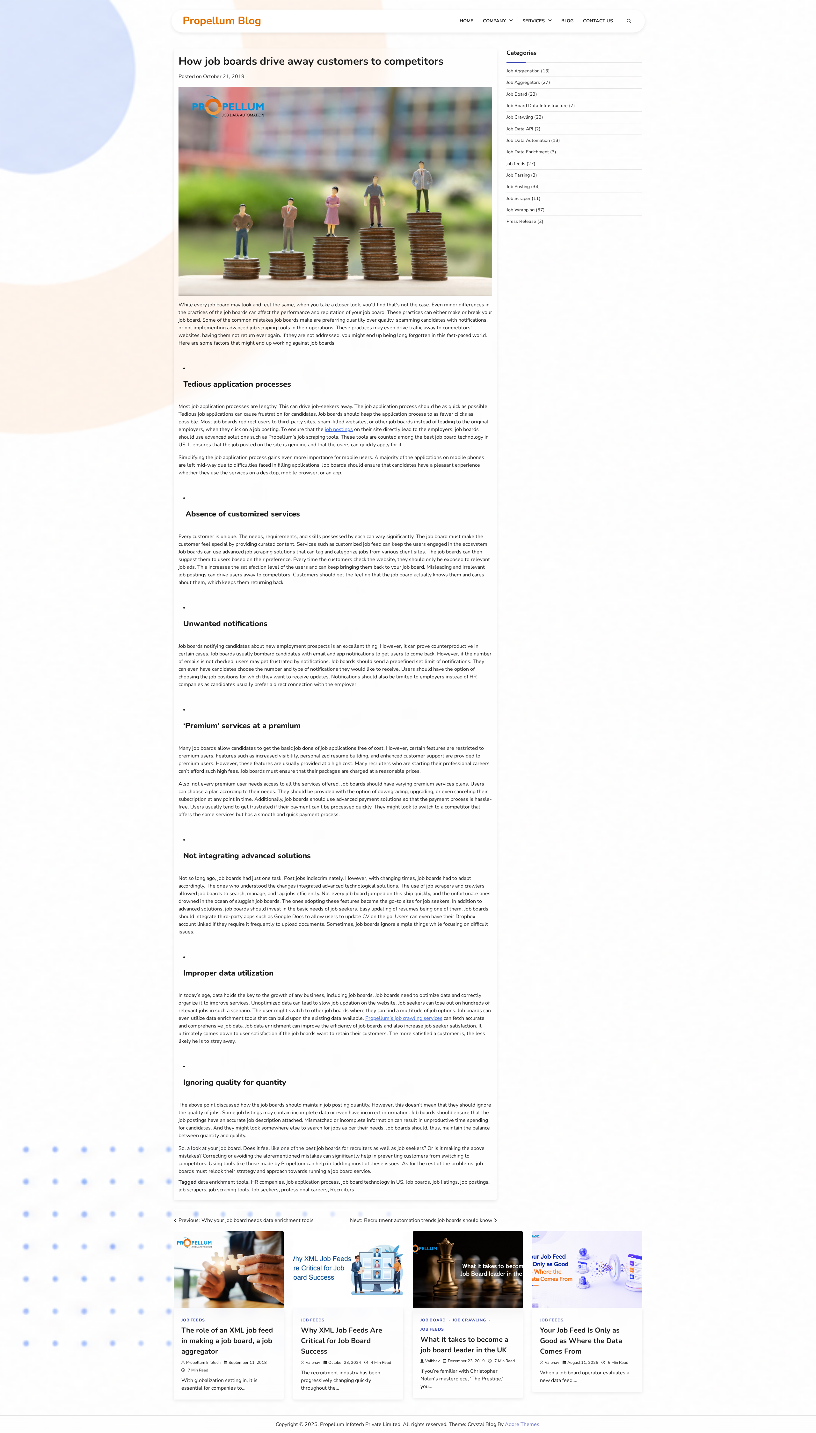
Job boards (418, 1182)
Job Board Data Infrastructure (537, 106)
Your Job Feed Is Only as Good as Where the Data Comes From (581, 1341)
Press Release (521, 221)
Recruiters (342, 1189)
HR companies (267, 1182)
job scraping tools (229, 1189)
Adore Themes (522, 1424)
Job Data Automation (528, 140)
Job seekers (265, 1189)
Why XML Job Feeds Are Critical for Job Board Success (341, 1341)
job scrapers (192, 1189)
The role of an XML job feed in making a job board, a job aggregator (227, 1341)
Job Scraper (518, 198)
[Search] (629, 21)
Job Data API (519, 129)
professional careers (304, 1189)
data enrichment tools (223, 1182)
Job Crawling (519, 117)
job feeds (515, 164)
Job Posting (518, 187)
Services (533, 21)
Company (494, 21)
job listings (445, 1182)
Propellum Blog (222, 20)
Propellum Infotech (203, 1362)
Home (466, 21)
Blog (567, 21)
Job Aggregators (523, 82)
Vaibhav (313, 1362)
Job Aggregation (523, 71)
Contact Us (598, 21)
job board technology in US (372, 1182)
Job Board (516, 94)
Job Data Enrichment (527, 152)
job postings (474, 1182)
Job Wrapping (520, 210)
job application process (313, 1182)
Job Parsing (518, 175)
